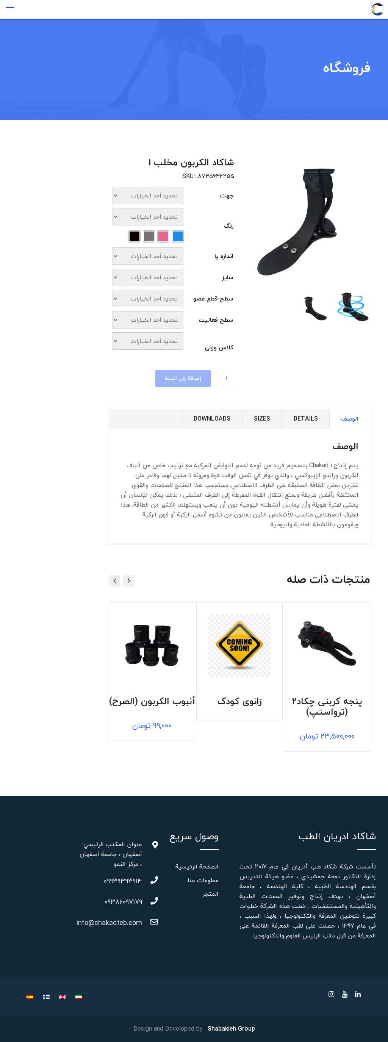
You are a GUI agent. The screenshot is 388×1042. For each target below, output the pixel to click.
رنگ (228, 226)
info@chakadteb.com (134, 923)
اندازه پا (223, 256)
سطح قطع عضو (213, 298)
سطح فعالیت (216, 319)
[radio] (177, 236)
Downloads (212, 418)
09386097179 (134, 902)
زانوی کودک (239, 702)
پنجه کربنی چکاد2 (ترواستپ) (327, 708)
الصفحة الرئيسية (197, 866)
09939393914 (134, 881)
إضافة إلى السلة (183, 378)
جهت (226, 195)
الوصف (349, 418)
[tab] (350, 419)
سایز (227, 277)
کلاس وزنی (219, 347)
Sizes (262, 418)
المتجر (210, 894)
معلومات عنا (203, 880)
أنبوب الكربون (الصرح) (152, 702)
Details (306, 418)
